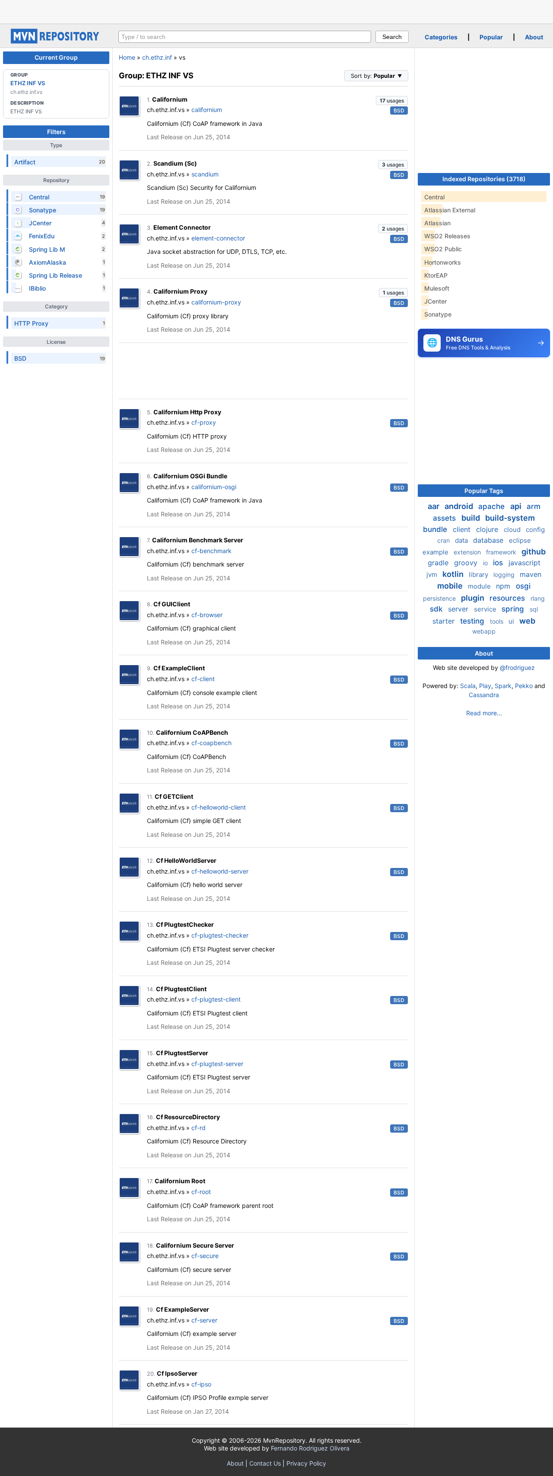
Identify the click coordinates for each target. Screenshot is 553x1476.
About (534, 37)
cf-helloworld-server (219, 871)
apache (492, 506)
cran (444, 540)
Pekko (524, 685)
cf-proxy (203, 422)
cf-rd (198, 1127)
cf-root (201, 1191)
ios (499, 562)
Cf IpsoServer (177, 1373)
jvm (432, 574)
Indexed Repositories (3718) (484, 178)
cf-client (203, 678)
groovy (467, 562)
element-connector (218, 238)
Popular (491, 37)
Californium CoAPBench (192, 732)
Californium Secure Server (195, 1245)
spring (514, 609)
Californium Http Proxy (187, 412)
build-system (510, 517)
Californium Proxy (180, 291)
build (471, 517)
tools (497, 621)
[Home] (56, 41)
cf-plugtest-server (217, 1063)
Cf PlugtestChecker (185, 924)
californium (206, 109)
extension (468, 552)
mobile (450, 585)
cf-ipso (201, 1384)
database (489, 540)
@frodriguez (517, 667)
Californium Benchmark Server (197, 540)
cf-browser (206, 614)
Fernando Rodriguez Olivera (310, 1448)
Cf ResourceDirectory (188, 1117)
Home (127, 57)
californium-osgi (213, 486)
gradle (439, 562)
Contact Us (265, 1463)
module (480, 586)
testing (473, 621)
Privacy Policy (306, 1463)
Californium (170, 99)
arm (533, 506)
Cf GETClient (174, 796)
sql (534, 609)
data (462, 540)
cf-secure (205, 1255)
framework (502, 552)
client (463, 529)
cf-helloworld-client (218, 807)
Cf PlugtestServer (182, 1053)
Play (485, 685)
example (436, 552)
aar (434, 506)
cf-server (204, 1320)
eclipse (520, 540)
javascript (524, 562)
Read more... (484, 713)
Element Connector (182, 227)
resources (508, 598)
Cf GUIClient (171, 604)
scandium (205, 174)
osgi (523, 586)
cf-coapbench (211, 742)
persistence (440, 598)
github (533, 551)
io (486, 563)
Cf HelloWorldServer (186, 860)
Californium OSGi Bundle (190, 476)
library (479, 574)
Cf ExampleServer (182, 1309)
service (486, 609)
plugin (473, 597)
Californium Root (180, 1181)
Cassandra (484, 694)
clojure (488, 529)
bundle (436, 529)
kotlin (453, 574)
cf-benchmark (211, 550)
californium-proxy (216, 302)
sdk (437, 609)
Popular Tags (483, 490)
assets (445, 518)
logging (504, 574)
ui (512, 621)
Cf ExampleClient (179, 668)
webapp (484, 631)
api (516, 506)
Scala (468, 685)
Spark (503, 685)
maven (530, 574)
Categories (441, 37)
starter (444, 621)
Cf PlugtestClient (181, 989)
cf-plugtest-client (216, 999)
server (459, 609)
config (535, 529)
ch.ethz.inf (157, 57)
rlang (538, 598)
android (460, 506)
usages (392, 100)
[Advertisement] (276, 11)
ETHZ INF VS (27, 83)
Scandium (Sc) (175, 163)
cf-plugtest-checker (219, 935)
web (527, 620)
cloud (513, 529)
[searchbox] (244, 37)
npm (504, 586)
